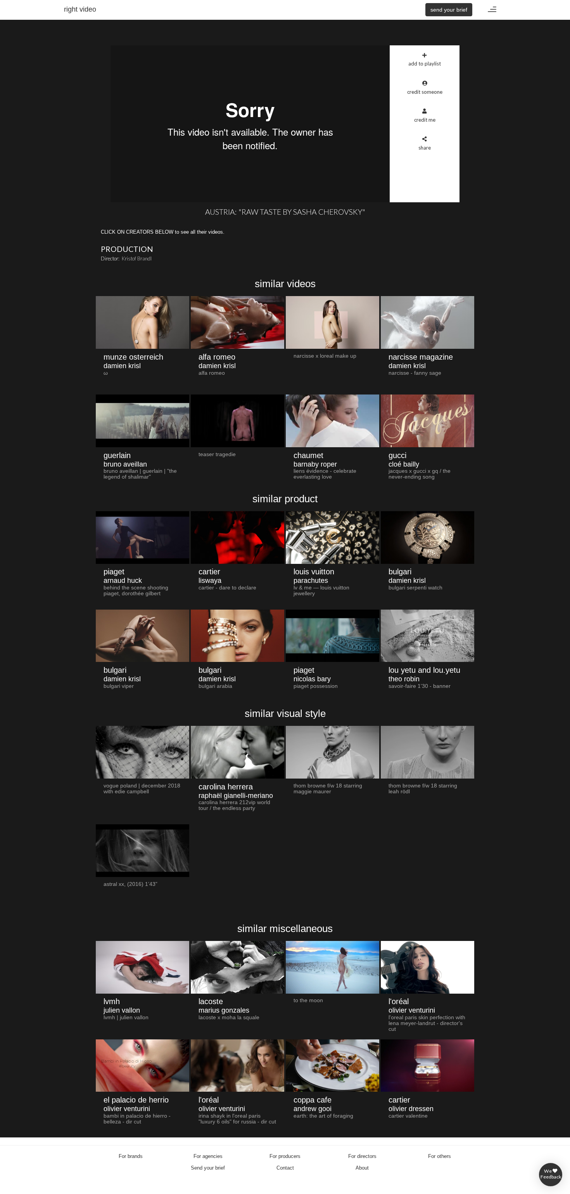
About (362, 1168)
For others (439, 1156)
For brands (131, 1156)
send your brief (448, 10)
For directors (362, 1156)
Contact (285, 1168)
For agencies (208, 1156)
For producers (285, 1156)
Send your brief (208, 1168)
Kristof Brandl (137, 258)
